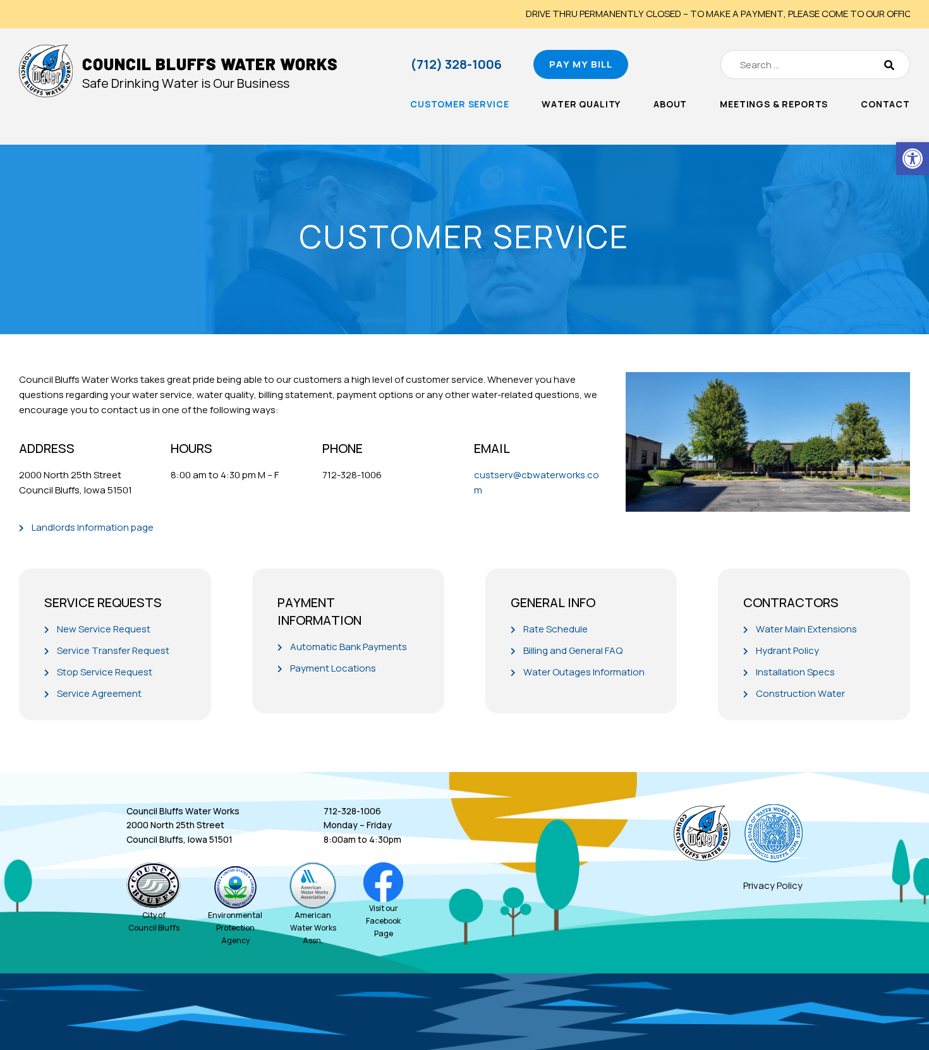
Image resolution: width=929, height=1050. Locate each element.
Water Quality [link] (581, 104)
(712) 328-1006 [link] (456, 64)
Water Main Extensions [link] (806, 629)
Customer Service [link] (459, 104)
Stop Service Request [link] (104, 672)
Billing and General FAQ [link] (572, 650)
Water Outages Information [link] (584, 672)
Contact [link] (885, 104)
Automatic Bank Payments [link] (348, 646)
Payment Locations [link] (333, 668)
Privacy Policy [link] (773, 885)
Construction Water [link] (800, 693)
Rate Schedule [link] (555, 629)
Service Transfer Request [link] (113, 650)
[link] (912, 158)
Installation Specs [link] (795, 672)
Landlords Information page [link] (93, 527)
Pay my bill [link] (580, 64)
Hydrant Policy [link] (787, 650)
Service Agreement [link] (99, 693)
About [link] (670, 104)
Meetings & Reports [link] (774, 104)
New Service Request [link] (103, 629)
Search (889, 64)
